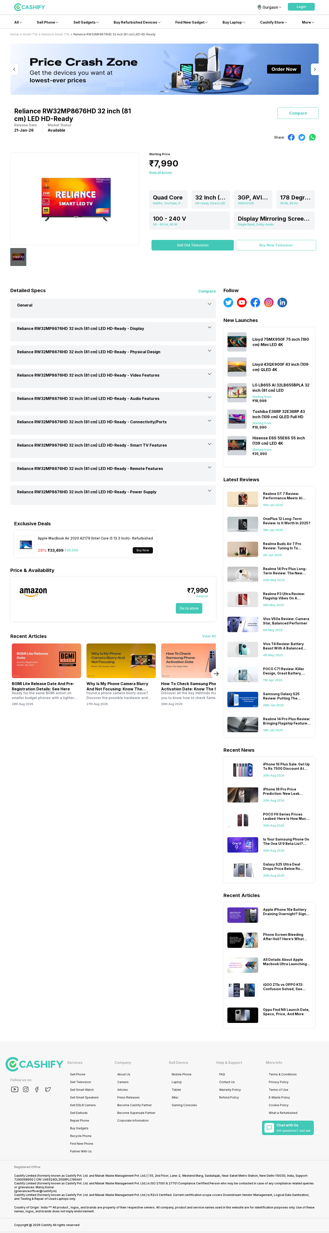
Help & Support (229, 1062)
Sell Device (178, 1062)
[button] (301, 7)
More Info (274, 1062)
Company (122, 1062)
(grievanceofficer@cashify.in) (35, 1191)
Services (75, 1062)
